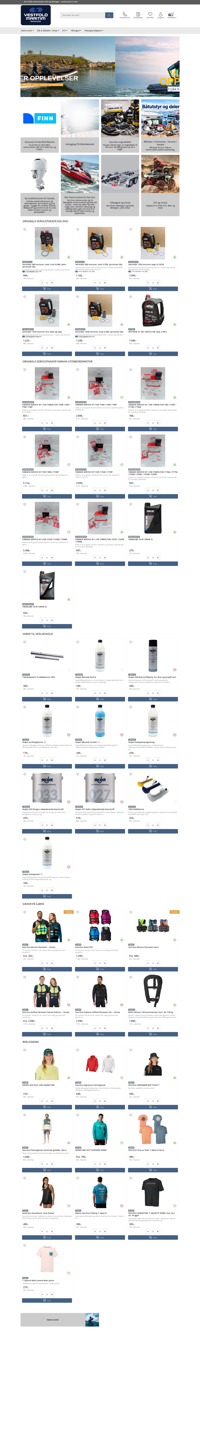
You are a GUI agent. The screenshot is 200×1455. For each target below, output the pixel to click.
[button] (32, 66)
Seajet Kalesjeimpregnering (141, 742)
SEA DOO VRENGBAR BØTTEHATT (144, 1085)
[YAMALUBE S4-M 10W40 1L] (153, 518)
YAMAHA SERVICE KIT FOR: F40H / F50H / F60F (96, 404)
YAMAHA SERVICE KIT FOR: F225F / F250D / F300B (44, 539)
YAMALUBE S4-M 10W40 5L (34, 606)
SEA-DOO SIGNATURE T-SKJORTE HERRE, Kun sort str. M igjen (151, 1214)
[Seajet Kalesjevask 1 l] (47, 853)
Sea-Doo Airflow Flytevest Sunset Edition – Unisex (45, 1012)
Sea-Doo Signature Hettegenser (90, 1085)
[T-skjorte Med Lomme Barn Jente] (47, 1259)
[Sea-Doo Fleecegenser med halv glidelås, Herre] (47, 1129)
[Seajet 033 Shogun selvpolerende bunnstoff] (47, 788)
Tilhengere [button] (75, 30)
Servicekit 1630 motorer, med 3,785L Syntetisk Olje (99, 332)
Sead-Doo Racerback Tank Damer (38, 1213)
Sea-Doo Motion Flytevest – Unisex (38, 947)
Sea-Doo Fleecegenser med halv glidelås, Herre (44, 1150)
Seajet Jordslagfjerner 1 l (34, 742)
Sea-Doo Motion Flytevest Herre (143, 947)
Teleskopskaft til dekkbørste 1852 (38, 677)
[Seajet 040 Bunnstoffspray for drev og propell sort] (153, 656)
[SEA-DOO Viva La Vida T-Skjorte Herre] (153, 1129)
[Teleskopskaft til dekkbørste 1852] (47, 656)
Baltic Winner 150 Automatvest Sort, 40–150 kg (150, 1012)
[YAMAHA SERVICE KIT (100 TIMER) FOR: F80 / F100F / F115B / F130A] (153, 383)
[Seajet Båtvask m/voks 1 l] (100, 721)
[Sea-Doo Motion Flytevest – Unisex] (47, 926)
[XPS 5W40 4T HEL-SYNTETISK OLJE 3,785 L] (153, 310)
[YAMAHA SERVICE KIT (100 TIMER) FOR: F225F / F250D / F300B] (100, 518)
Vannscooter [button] (26, 30)
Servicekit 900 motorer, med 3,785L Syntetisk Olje (98, 264)
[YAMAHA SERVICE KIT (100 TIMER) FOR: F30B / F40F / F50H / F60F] (47, 383)
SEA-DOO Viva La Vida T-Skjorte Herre (146, 1150)
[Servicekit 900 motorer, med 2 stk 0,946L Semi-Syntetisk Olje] (47, 243)
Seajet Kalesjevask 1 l (32, 874)
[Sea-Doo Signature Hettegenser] (100, 1064)
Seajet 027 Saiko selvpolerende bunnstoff (94, 809)
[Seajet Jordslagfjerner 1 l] (47, 721)
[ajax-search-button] (109, 15)
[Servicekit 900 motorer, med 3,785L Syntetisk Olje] (100, 243)
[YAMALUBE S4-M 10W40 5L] (47, 585)
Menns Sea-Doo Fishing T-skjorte (91, 1213)
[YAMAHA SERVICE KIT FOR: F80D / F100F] (47, 451)
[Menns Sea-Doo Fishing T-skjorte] (100, 1192)
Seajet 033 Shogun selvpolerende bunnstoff (42, 809)
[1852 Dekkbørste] (153, 788)
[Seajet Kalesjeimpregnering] (153, 721)
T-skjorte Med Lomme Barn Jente (38, 1280)
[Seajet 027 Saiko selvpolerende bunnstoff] (100, 788)
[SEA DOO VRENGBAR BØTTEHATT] (153, 1064)
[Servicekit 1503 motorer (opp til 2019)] (153, 243)
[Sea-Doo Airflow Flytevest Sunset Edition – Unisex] (47, 991)
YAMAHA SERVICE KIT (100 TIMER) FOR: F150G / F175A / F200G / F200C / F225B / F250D (153, 473)
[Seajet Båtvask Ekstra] (100, 656)
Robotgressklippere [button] (93, 30)
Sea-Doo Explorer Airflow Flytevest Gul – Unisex (97, 1012)
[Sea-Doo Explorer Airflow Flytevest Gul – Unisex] (100, 991)
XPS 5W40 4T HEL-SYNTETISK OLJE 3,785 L (147, 332)
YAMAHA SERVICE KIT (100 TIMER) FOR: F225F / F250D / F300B (99, 540)
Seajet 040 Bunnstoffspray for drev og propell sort (152, 677)
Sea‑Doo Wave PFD (84, 947)
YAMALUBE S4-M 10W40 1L (140, 539)
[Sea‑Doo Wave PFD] (100, 926)
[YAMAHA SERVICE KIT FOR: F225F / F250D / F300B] (47, 518)
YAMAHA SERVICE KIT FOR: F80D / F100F (40, 472)
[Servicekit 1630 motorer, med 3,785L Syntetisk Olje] (100, 310)
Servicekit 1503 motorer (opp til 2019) (146, 264)
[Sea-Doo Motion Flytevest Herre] (153, 926)
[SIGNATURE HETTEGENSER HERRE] (100, 1129)
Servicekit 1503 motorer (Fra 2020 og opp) (42, 332)
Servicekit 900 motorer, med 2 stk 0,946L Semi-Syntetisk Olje (44, 265)
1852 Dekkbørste (136, 809)
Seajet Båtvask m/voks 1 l (87, 742)
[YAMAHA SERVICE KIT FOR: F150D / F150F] (100, 451)
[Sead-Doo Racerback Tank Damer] (47, 1192)
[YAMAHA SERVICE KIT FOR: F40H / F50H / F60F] (100, 383)
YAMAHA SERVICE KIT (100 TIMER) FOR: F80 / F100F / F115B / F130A (152, 405)
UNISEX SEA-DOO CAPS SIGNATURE (38, 1085)
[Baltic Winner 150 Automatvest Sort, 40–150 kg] (153, 991)
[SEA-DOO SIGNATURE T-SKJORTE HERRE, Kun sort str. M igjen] (153, 1192)
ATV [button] (64, 30)
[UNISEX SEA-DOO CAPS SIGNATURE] (47, 1064)
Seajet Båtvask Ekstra (85, 677)
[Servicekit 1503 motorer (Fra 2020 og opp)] (47, 310)
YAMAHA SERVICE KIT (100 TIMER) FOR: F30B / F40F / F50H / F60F (46, 405)
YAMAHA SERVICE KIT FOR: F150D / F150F (94, 472)
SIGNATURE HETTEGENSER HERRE (91, 1150)
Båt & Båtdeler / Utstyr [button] (47, 30)
